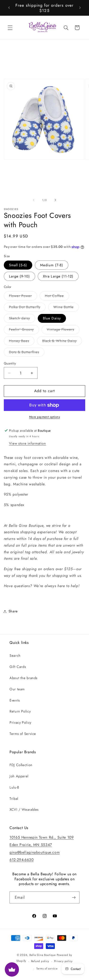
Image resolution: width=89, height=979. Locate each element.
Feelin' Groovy (24, 330)
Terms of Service (22, 733)
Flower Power (23, 296)
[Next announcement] (80, 8)
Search (15, 655)
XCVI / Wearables (24, 809)
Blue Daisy (52, 318)
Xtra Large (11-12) (58, 276)
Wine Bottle (66, 308)
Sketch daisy (22, 319)
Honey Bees (22, 341)
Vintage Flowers (63, 330)
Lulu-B (14, 787)
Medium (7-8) (51, 265)
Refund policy (40, 961)
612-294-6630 (21, 859)
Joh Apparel (18, 776)
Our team (17, 689)
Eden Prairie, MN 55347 (30, 844)
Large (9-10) (19, 276)
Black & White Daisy (62, 341)
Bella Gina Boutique (42, 955)
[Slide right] (55, 200)
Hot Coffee (57, 296)
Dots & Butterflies (26, 353)
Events (14, 700)
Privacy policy (63, 961)
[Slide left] (33, 200)
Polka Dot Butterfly (27, 308)
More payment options (44, 417)
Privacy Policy (20, 722)
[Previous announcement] (9, 8)
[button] (10, 27)
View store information (27, 443)
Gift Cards (17, 666)
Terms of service (47, 968)
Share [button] (13, 611)
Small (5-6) (18, 265)
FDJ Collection (21, 765)
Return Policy (20, 711)
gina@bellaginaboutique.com (34, 852)
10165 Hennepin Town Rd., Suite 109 (41, 837)
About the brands (23, 678)
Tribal (13, 798)
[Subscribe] (73, 897)
